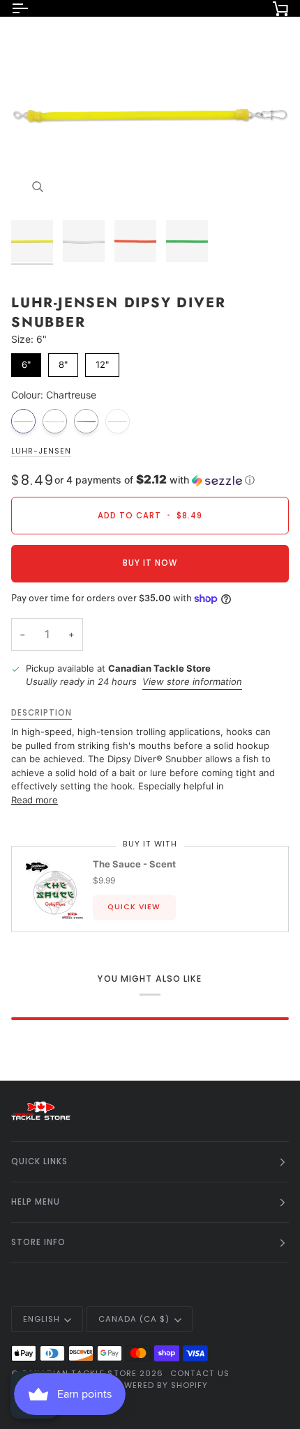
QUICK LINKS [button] (39, 1161)
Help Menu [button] (35, 1201)
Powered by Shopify (159, 1385)
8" (63, 361)
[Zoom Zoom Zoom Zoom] (150, 114)
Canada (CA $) (134, 1318)
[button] (154, 480)
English (41, 1318)
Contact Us (200, 1373)
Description (41, 712)
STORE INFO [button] (38, 1242)
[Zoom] (37, 187)
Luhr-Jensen (41, 451)
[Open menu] (32, 8)
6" (26, 361)
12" (102, 361)
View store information (192, 681)
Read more (34, 799)
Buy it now (150, 563)
